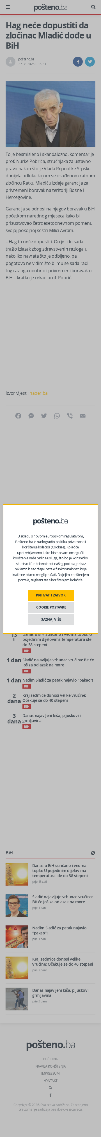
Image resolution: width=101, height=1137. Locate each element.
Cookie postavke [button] (51, 607)
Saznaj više (51, 619)
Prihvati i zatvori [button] (51, 595)
